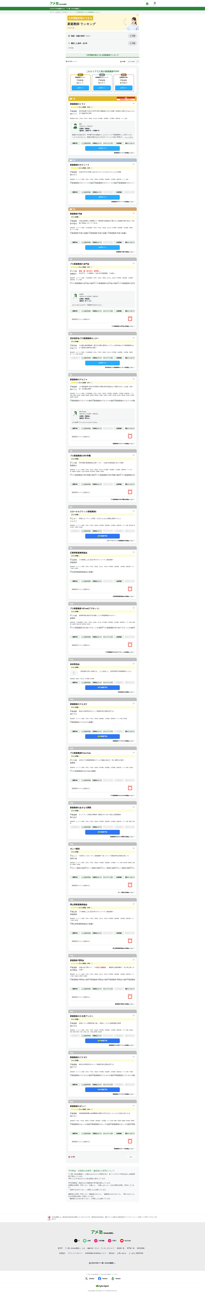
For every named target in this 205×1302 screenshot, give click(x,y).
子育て (114, 1241)
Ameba (91, 1278)
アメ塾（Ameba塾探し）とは (75, 1248)
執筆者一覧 (120, 1248)
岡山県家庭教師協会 (78, 904)
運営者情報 (140, 1248)
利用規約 (62, 1253)
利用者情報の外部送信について (95, 1253)
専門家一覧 (130, 1248)
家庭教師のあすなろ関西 (80, 807)
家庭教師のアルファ (78, 379)
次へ (131, 1157)
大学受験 (101, 1241)
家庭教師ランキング (68, 12)
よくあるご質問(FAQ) (136, 1253)
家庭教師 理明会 (77, 960)
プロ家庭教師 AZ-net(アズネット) (84, 608)
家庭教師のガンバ (77, 1106)
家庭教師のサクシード (79, 164)
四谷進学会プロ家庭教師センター (84, 338)
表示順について (72, 61)
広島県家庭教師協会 (78, 552)
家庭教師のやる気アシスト (81, 1016)
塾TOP (52, 12)
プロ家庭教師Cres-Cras (80, 753)
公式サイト (80, 88)
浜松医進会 (75, 664)
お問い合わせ (121, 1253)
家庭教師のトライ (77, 103)
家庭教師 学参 (76, 213)
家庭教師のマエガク (78, 704)
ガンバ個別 (75, 848)
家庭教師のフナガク (78, 1057)
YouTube (127, 1241)
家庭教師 (58, 12)
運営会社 (112, 1253)
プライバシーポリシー (75, 1253)
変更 (133, 36)
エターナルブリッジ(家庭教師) (83, 511)
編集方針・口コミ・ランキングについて (100, 1248)
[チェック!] (130, 319)
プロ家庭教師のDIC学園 (80, 455)
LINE (89, 1241)
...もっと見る (128, 137)
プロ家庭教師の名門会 (79, 263)
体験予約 (102, 536)
